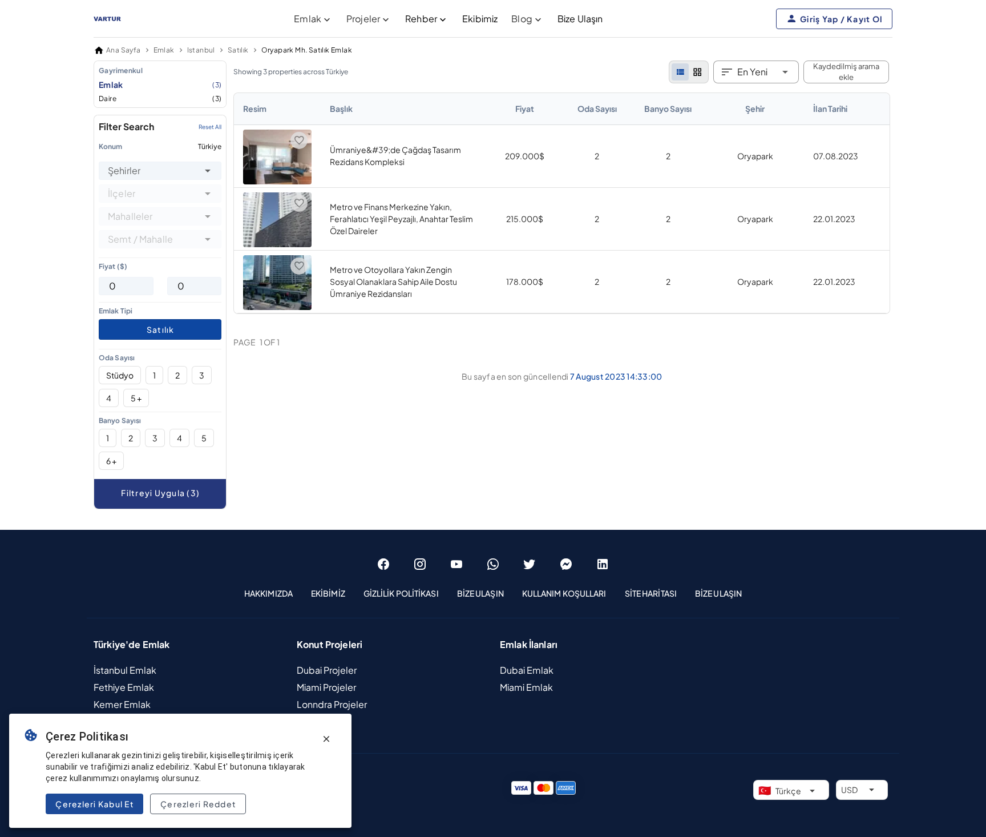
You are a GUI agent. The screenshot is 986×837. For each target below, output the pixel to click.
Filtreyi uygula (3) (160, 493)
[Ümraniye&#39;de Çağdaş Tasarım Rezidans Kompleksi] (277, 181)
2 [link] (597, 156)
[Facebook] (383, 564)
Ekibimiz (480, 19)
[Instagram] (420, 564)
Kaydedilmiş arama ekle (846, 72)
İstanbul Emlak (125, 670)
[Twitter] (529, 564)
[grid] (697, 72)
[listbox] (160, 84)
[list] (680, 72)
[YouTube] (456, 564)
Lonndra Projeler (332, 704)
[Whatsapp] (493, 564)
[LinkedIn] (602, 564)
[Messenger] (566, 564)
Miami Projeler (326, 687)
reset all (210, 126)
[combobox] (160, 171)
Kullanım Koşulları (564, 593)
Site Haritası (651, 593)
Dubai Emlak (526, 670)
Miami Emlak (526, 687)
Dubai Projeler (327, 670)
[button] (208, 171)
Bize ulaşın (718, 593)
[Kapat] (326, 738)
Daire (160, 98)
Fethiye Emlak (124, 687)
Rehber (421, 19)
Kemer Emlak (122, 704)
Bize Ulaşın (580, 19)
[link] (562, 203)
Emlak (160, 84)
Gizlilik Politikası (401, 593)
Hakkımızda (268, 593)
